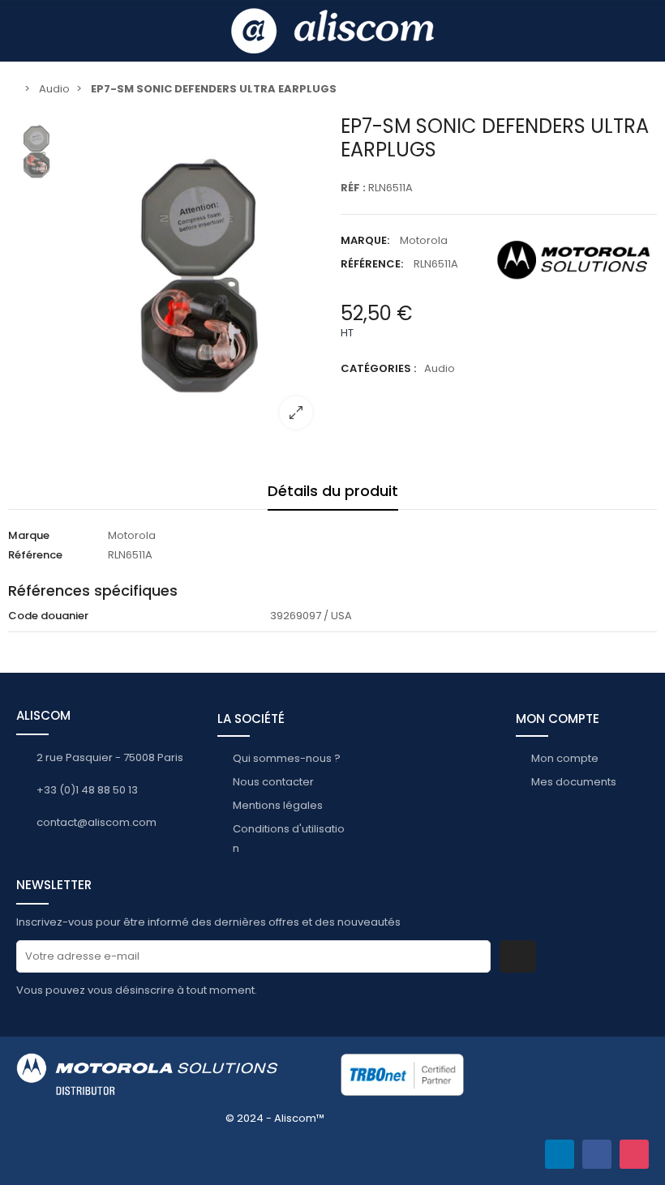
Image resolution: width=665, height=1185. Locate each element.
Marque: (365, 240)
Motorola (424, 240)
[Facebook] (596, 1154)
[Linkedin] (559, 1154)
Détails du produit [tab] (333, 491)
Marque (28, 535)
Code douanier (48, 615)
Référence (35, 555)
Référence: (372, 264)
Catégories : (378, 368)
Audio (439, 368)
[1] (518, 956)
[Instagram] (634, 1154)
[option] (198, 278)
